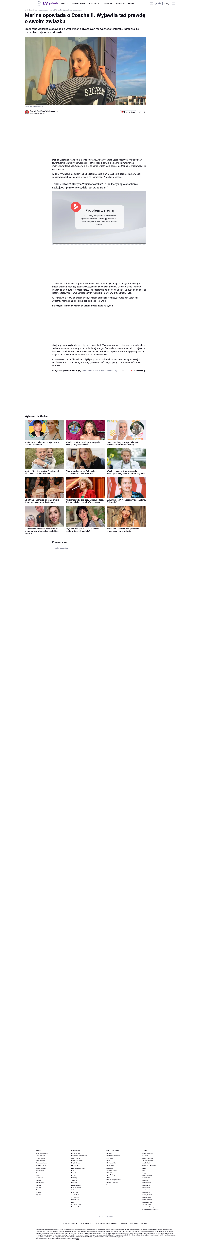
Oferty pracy (145, 1173)
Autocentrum (75, 1195)
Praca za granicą (147, 1202)
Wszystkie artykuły (111, 1170)
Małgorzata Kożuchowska (79, 1155)
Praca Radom (146, 1187)
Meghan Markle (40, 1160)
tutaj (77, 1238)
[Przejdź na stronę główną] (39, 5)
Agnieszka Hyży (41, 1165)
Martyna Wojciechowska (149, 1165)
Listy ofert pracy (146, 1204)
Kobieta (38, 1185)
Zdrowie (38, 1187)
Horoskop (74, 1178)
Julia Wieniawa (40, 1155)
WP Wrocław (75, 1197)
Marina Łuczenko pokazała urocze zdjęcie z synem (88, 305)
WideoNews (120, 4)
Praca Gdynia (146, 1192)
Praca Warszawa (147, 1175)
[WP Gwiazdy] (52, 4)
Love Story (107, 4)
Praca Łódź (145, 1180)
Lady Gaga (74, 1165)
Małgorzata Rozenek (77, 1160)
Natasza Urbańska (147, 1160)
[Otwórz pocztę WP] (151, 3)
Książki (73, 1173)
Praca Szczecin (146, 1190)
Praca (38, 1190)
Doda (108, 1160)
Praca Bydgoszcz (147, 1195)
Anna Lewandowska (42, 1153)
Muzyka (64, 4)
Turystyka (74, 1180)
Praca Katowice (146, 1197)
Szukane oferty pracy (148, 1207)
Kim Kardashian (111, 1163)
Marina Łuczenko (60, 159)
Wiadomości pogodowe (113, 1180)
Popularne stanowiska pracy (150, 1209)
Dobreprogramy (76, 1185)
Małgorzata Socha (41, 1163)
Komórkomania (76, 1187)
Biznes (38, 1175)
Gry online (39, 1195)
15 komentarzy (129, 112)
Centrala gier (75, 1199)
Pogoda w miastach (112, 1182)
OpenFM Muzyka (111, 1175)
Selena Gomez (75, 1158)
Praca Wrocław (146, 1182)
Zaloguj (166, 4)
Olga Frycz (145, 1155)
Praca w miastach (147, 1199)
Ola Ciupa (109, 1153)
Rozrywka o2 (75, 1207)
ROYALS (131, 4)
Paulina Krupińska (147, 1153)
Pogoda (38, 1192)
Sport (37, 1173)
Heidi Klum (109, 1158)
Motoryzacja (40, 1182)
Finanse (38, 1180)
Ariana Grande (40, 1158)
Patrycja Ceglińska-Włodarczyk (42, 111)
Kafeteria (74, 1182)
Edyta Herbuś (146, 1163)
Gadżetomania (75, 1190)
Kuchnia (73, 1175)
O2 (107, 1184)
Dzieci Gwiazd (94, 4)
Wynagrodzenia (76, 1204)
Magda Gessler (75, 1163)
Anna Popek (110, 1165)
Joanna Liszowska (147, 1158)
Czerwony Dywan (78, 4)
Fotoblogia (74, 1192)
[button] (158, 3)
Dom (72, 1170)
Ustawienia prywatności (139, 1223)
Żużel (73, 1202)
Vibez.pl (108, 1177)
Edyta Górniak (75, 1153)
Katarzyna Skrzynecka (113, 1155)
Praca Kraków (146, 1178)
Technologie (39, 1178)
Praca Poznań (146, 1185)
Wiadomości (40, 1170)
